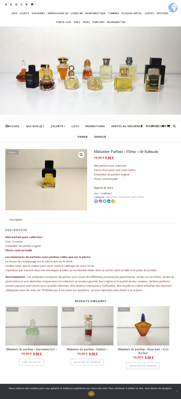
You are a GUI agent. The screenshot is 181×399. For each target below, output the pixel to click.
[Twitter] (104, 201)
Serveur (100, 136)
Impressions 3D (58, 13)
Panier (83, 136)
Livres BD (77, 13)
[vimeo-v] (26, 4)
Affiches (162, 13)
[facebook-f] (6, 4)
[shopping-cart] (32, 4)
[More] (113, 201)
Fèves (86, 22)
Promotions (95, 126)
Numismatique (95, 13)
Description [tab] (15, 219)
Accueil (14, 126)
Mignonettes (116, 22)
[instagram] (16, 4)
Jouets (24, 13)
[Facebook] (96, 201)
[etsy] (22, 4)
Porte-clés (63, 22)
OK (91, 393)
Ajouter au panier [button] (87, 362)
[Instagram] (100, 201)
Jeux (14, 13)
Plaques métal (132, 13)
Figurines (38, 13)
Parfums (99, 22)
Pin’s (77, 22)
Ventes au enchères (126, 126)
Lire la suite (31, 362)
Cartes (149, 13)
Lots (75, 126)
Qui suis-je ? (35, 126)
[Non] (176, 391)
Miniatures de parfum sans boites (125, 197)
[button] (81, 155)
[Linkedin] (108, 201)
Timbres (113, 13)
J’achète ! (58, 126)
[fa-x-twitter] (11, 4)
